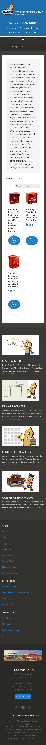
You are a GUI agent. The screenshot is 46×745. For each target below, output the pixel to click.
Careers (5, 635)
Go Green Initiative (10, 630)
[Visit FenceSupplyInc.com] (23, 661)
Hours (26, 28)
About (9, 715)
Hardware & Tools (10, 573)
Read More (12, 374)
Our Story (6, 618)
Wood (5, 531)
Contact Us (7, 604)
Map (37, 28)
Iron (4, 537)
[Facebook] (16, 708)
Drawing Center (13, 406)
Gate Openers (8, 555)
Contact (14, 28)
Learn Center (11, 360)
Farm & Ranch (8, 561)
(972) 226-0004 (25, 23)
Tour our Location (11, 510)
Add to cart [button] (14, 240)
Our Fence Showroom (17, 497)
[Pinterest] (29, 708)
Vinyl (4, 543)
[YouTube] (23, 708)
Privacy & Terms (27, 715)
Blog (4, 598)
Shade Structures (9, 567)
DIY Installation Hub (11, 586)
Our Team (6, 624)
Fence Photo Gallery (16, 451)
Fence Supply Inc (23, 10)
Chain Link (6, 549)
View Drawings (14, 419)
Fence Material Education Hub (15, 592)
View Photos (20, 465)
